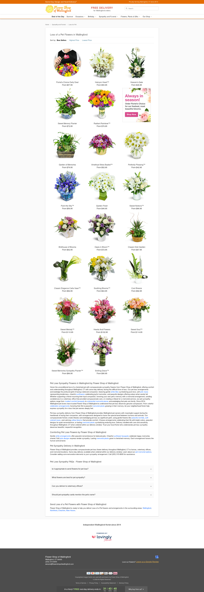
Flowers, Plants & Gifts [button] (129, 16)
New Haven (70, 510)
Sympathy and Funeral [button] (108, 16)
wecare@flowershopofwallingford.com (59, 564)
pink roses (144, 391)
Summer (70, 16)
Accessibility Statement (108, 583)
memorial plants (98, 406)
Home (47, 24)
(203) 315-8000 (51, 561)
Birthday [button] (91, 16)
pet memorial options (143, 452)
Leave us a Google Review (147, 561)
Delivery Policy (123, 583)
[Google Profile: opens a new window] (157, 557)
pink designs (65, 438)
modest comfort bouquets (75, 401)
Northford (53, 510)
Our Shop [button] (147, 16)
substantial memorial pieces (97, 401)
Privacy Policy (93, 583)
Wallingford (147, 508)
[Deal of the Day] (136, 105)
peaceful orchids (138, 417)
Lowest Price (87, 40)
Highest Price (74, 40)
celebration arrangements (60, 406)
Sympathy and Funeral (59, 24)
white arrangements (63, 436)
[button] (197, 582)
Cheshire (61, 510)
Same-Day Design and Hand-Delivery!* (61, 1)
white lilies (115, 391)
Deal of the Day (58, 16)
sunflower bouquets (121, 436)
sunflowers (80, 394)
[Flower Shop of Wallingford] (62, 9)
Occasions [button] (79, 16)
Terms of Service (81, 583)
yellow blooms (76, 420)
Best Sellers (61, 40)
